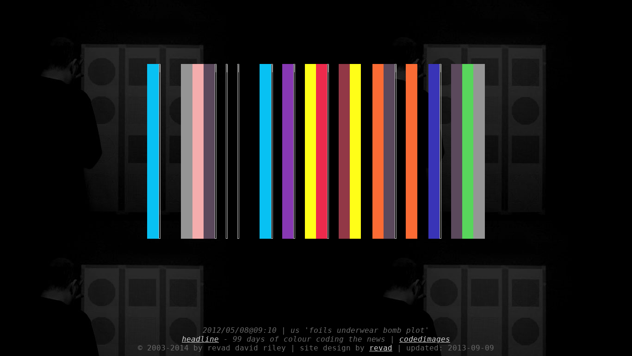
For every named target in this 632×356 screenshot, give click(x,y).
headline (200, 339)
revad (380, 347)
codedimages (424, 339)
